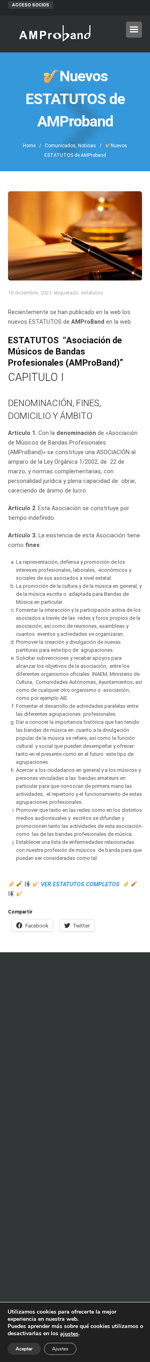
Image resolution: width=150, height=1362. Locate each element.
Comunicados (60, 145)
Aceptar (24, 1349)
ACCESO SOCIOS (30, 5)
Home (29, 145)
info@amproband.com (82, 1113)
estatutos (92, 293)
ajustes (69, 1334)
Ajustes (60, 1349)
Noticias (87, 145)
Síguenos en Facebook (75, 1272)
